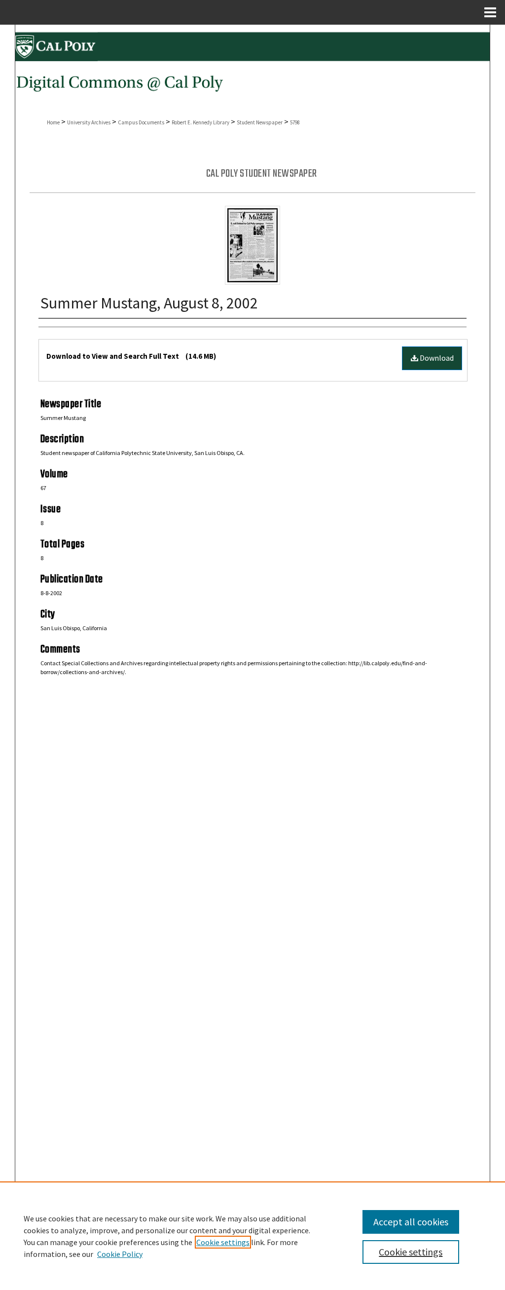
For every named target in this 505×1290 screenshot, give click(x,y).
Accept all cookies (410, 1221)
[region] (252, 1235)
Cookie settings (223, 1242)
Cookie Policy (120, 1254)
